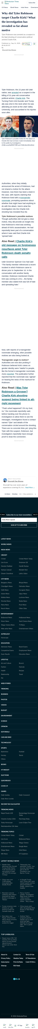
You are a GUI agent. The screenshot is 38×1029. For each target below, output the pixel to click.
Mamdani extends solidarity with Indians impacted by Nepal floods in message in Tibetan (9, 896)
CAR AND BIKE (6, 737)
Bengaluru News (6, 582)
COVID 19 (4, 786)
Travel (21, 674)
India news (24, 7)
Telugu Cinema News (8, 625)
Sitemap (3, 966)
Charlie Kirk (20, 98)
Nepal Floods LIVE (7, 813)
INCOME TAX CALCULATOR (10, 804)
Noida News (23, 601)
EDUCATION (5, 643)
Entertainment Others (26, 628)
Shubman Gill (23, 562)
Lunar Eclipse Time (25, 822)
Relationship (5, 674)
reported (10, 374)
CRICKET (4, 555)
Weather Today (18, 958)
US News (5, 7)
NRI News (4, 854)
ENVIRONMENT (6, 716)
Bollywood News (6, 617)
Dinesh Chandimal (7, 573)
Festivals (21, 667)
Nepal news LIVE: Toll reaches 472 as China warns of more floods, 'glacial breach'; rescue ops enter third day (9, 942)
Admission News (6, 647)
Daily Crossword (24, 795)
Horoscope (4, 638)
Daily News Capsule (8, 520)
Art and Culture (6, 663)
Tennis (21, 755)
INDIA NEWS (5, 550)
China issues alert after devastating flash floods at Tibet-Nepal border (27, 908)
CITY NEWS (5, 579)
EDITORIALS (5, 732)
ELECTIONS (5, 775)
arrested (15, 92)
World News (14, 7)
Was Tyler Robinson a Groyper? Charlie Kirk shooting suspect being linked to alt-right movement (18, 395)
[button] (2, 2)
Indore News (5, 594)
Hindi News (23, 850)
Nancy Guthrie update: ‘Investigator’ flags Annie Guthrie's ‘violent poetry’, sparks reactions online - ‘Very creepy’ (27, 897)
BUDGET (4, 710)
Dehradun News (24, 586)
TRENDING (5, 689)
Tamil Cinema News (25, 621)
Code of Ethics (30, 962)
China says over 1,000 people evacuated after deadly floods (7, 882)
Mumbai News (6, 601)
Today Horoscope (6, 822)
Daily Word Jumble (7, 799)
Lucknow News (24, 597)
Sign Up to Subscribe (19, 525)
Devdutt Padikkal (6, 566)
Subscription (5, 962)
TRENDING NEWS (7, 809)
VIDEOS (4, 705)
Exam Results (5, 654)
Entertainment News (7, 846)
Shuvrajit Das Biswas (9, 50)
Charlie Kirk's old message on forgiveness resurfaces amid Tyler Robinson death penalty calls (19, 249)
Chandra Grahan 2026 (8, 819)
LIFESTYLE (4, 659)
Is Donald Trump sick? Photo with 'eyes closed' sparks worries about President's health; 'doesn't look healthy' (27, 884)
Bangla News (23, 846)
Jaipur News (23, 594)
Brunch (21, 663)
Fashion (3, 667)
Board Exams (23, 647)
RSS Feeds (16, 966)
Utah (20, 494)
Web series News (6, 628)
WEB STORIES (6, 683)
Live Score (4, 562)
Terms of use (30, 954)
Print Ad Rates (18, 962)
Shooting (14, 494)
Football (21, 752)
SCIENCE (4, 721)
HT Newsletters (31, 958)
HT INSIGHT (5, 770)
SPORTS (4, 748)
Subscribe (32, 2)
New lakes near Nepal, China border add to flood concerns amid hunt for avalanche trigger (9, 919)
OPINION (4, 726)
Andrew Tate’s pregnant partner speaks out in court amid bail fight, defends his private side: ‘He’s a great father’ (26, 921)
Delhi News (5, 590)
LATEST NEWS (6, 539)
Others (3, 759)
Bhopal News (23, 582)
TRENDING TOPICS (7, 832)
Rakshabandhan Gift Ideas (9, 826)
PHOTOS (4, 699)
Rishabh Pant (23, 570)
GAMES (3, 791)
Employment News (25, 650)
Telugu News (5, 850)
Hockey (3, 755)
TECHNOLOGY (6, 742)
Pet (2, 678)
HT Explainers (23, 854)
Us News (7, 494)
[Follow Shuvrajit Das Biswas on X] (19, 50)
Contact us (17, 954)
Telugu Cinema (23, 843)
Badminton (4, 752)
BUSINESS (4, 694)
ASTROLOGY (5, 634)
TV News (22, 625)
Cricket (3, 559)
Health (3, 670)
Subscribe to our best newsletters (19, 515)
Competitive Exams (7, 650)
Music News (5, 621)
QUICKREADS (6, 780)
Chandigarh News (7, 586)
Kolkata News (5, 597)
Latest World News (10, 861)
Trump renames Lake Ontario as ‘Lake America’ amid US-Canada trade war (9, 908)
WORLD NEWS (6, 544)
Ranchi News (5, 608)
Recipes (21, 670)
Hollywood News (24, 617)
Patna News (5, 605)
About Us (4, 954)
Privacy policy (5, 958)
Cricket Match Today (25, 559)
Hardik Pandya (23, 566)
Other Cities (23, 608)
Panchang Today (24, 819)
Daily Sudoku (5, 795)
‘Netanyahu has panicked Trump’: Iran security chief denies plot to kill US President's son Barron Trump (27, 869)
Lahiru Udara (23, 573)
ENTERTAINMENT (7, 614)
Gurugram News (24, 590)
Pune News (22, 605)
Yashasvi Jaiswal (6, 570)
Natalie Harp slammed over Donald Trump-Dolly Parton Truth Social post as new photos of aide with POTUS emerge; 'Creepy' (9, 870)
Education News (24, 654)
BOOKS (3, 764)
